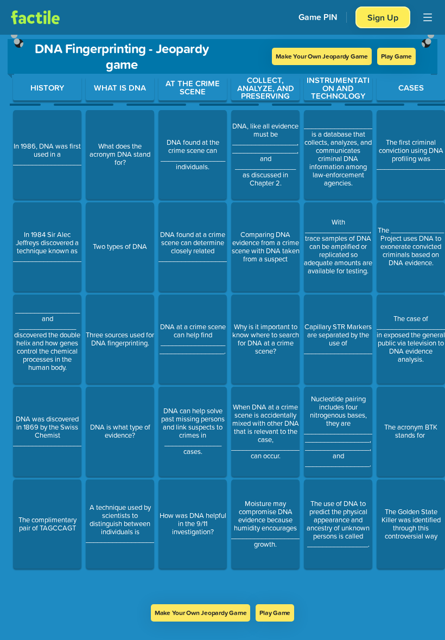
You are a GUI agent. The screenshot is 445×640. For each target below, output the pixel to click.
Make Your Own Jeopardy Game (322, 56)
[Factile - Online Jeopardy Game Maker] (35, 17)
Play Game (396, 56)
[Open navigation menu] (427, 17)
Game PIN (318, 17)
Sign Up (382, 17)
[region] (222, 319)
